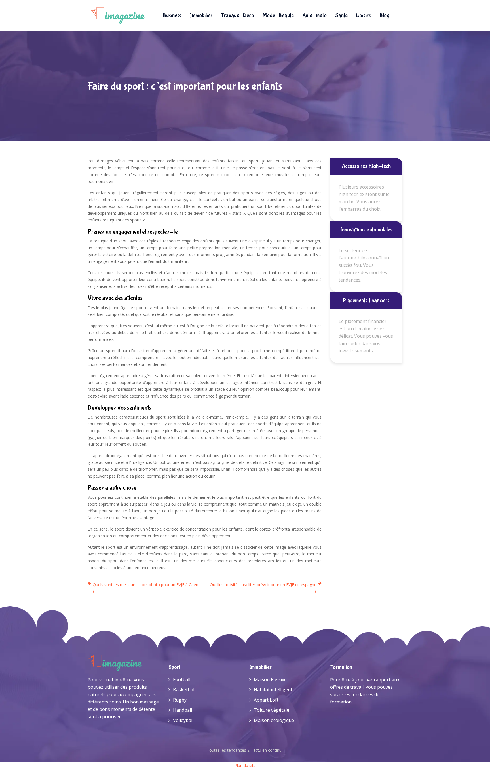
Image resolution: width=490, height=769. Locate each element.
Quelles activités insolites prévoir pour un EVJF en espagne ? (263, 588)
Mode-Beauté (278, 15)
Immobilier (201, 15)
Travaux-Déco (237, 15)
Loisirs (363, 15)
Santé (341, 15)
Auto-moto (314, 15)
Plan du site (245, 765)
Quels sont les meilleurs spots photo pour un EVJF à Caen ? (145, 588)
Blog (384, 15)
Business (172, 15)
